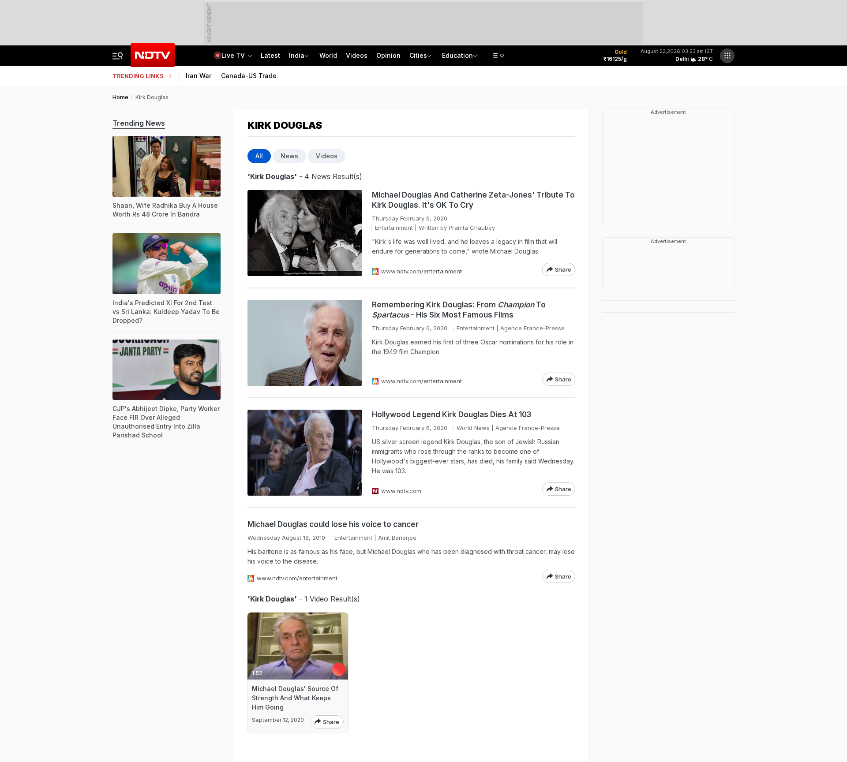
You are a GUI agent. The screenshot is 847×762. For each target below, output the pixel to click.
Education (457, 55)
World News (473, 427)
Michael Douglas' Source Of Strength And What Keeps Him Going (295, 698)
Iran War (198, 75)
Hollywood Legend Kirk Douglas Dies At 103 (451, 414)
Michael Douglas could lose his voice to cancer (333, 524)
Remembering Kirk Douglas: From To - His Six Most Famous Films (459, 309)
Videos (356, 55)
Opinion (388, 55)
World (328, 55)
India (296, 55)
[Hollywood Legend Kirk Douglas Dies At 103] (304, 453)
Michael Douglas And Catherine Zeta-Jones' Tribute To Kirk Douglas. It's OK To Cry (473, 199)
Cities (418, 55)
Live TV (234, 55)
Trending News (138, 123)
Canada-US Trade (249, 75)
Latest (270, 55)
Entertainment (394, 227)
